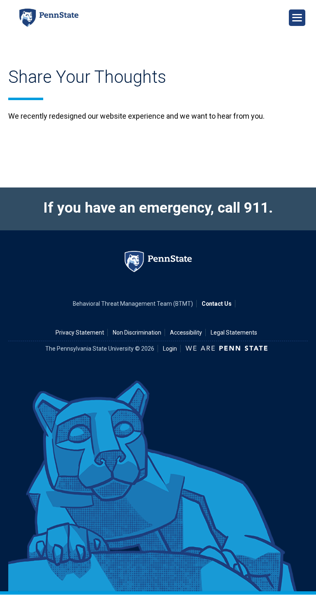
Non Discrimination (137, 332)
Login (170, 348)
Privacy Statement (80, 332)
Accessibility (186, 332)
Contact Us (217, 303)
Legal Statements (234, 332)
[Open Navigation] (297, 17)
